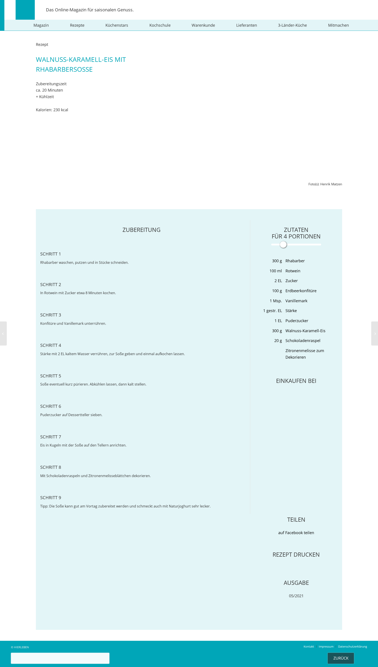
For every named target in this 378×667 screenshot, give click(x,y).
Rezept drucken (296, 554)
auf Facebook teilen (296, 532)
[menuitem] (41, 25)
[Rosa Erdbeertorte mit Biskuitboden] (3, 333)
